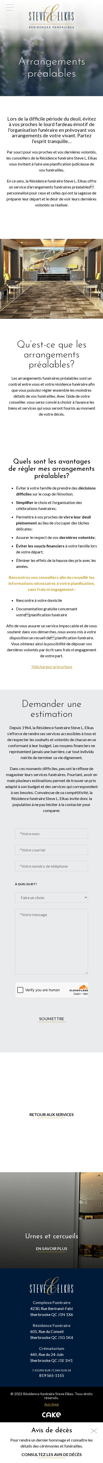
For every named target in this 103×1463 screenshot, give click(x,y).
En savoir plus (51, 1248)
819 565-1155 (51, 1375)
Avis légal (51, 1404)
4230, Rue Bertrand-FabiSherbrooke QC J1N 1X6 (51, 1311)
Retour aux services (52, 1114)
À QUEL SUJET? (26, 884)
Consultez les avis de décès (52, 1454)
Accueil (37, 7)
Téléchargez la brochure (51, 666)
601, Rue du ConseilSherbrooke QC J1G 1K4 (51, 1334)
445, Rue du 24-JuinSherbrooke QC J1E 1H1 (51, 1357)
